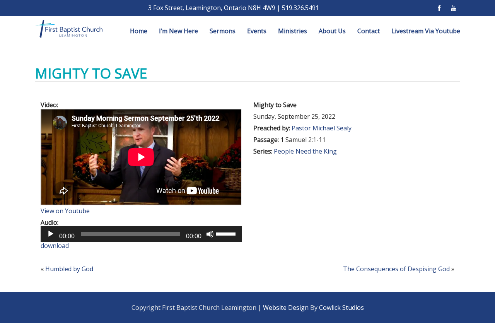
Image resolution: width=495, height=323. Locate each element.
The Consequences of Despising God (396, 269)
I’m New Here (178, 31)
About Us (332, 31)
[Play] (51, 234)
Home (138, 31)
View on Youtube (65, 211)
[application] (141, 234)
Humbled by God (69, 269)
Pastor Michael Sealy (322, 128)
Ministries (292, 31)
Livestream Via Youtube (425, 31)
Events (256, 31)
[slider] (227, 233)
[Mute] (210, 234)
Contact (368, 31)
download (55, 245)
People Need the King (305, 151)
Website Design (286, 307)
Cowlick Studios (341, 307)
